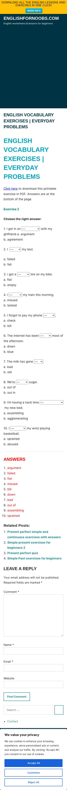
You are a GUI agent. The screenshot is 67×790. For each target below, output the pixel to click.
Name (9, 645)
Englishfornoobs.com (31, 18)
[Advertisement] (33, 71)
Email (8, 661)
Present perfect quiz (22, 553)
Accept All (34, 762)
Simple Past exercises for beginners (34, 558)
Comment (11, 592)
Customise (33, 772)
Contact (12, 721)
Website (9, 678)
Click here (11, 188)
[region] (33, 759)
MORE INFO (34, 10)
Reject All (33, 782)
